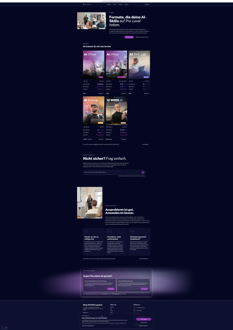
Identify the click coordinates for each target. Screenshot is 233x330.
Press (111, 312)
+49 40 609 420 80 (115, 293)
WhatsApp (105, 293)
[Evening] (4, 328)
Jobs (111, 308)
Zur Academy (144, 288)
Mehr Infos (101, 93)
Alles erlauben (144, 319)
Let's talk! (147, 4)
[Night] (6, 328)
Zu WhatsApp (110, 288)
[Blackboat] (87, 4)
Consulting (109, 4)
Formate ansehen (129, 37)
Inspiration (120, 4)
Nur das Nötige (144, 322)
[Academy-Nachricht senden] (142, 172)
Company (126, 4)
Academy (114, 4)
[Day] (2, 328)
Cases (111, 310)
